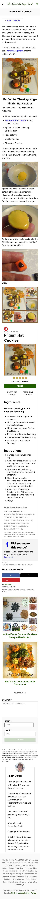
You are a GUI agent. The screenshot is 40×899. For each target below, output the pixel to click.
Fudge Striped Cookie (16, 120)
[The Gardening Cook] (20, 4)
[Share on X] (29, 575)
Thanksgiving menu (14, 51)
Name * (7, 721)
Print (20, 386)
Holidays (16, 589)
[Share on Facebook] (11, 575)
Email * (8, 730)
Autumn (4, 589)
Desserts (10, 589)
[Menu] (3, 4)
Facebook (8, 557)
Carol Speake (8, 584)
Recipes (22, 589)
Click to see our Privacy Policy (23, 893)
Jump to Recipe (13, 20)
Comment (7, 700)
